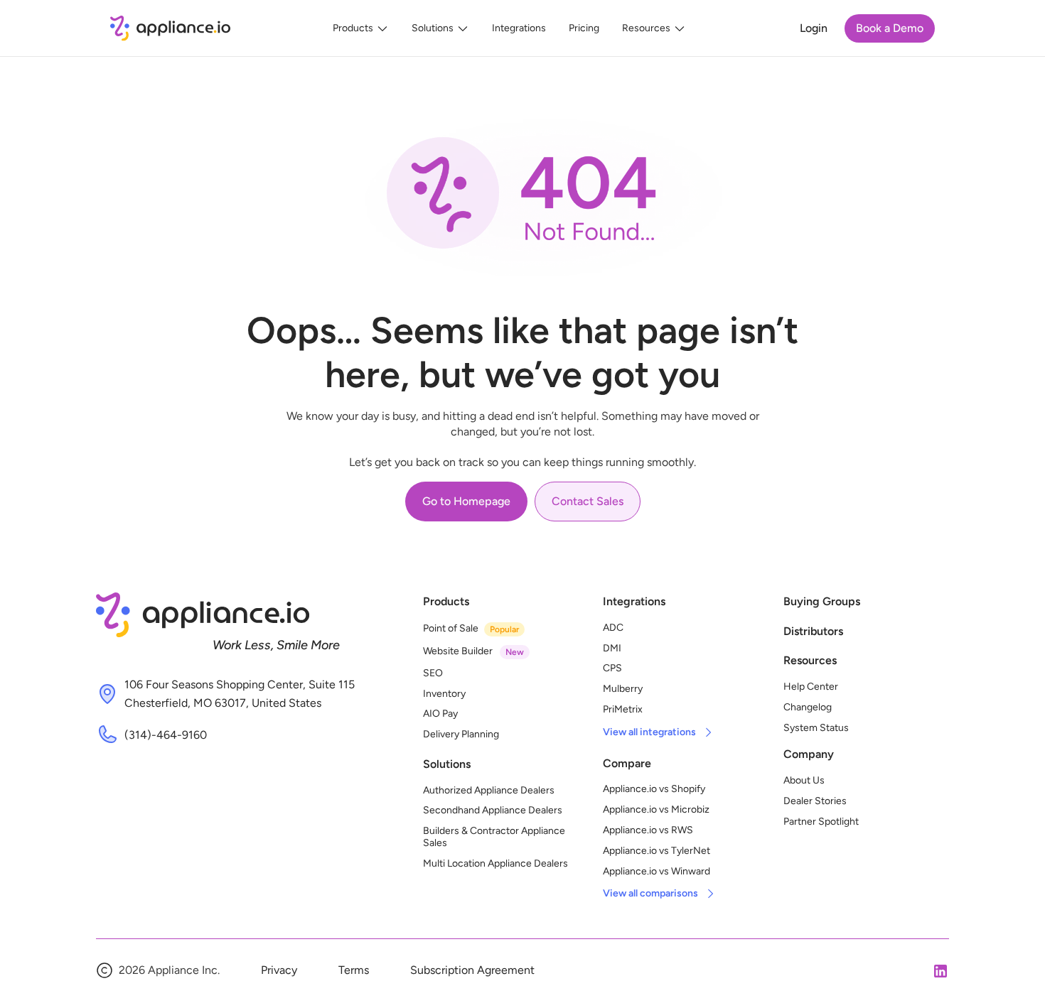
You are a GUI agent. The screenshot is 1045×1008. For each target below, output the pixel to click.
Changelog (807, 707)
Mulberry (623, 689)
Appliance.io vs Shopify (654, 789)
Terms (353, 970)
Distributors (813, 631)
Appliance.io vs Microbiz (656, 809)
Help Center (810, 687)
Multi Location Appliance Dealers (495, 863)
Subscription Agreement (472, 970)
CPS (612, 668)
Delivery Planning (461, 734)
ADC (613, 628)
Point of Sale (450, 628)
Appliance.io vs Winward (656, 871)
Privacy (279, 970)
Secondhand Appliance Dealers (492, 810)
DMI (612, 648)
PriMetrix (623, 709)
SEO (433, 673)
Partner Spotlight (821, 821)
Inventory (444, 694)
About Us (804, 780)
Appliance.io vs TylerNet (656, 851)
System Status (816, 728)
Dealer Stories (815, 801)
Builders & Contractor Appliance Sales (495, 837)
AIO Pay (440, 714)
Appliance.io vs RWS (648, 830)
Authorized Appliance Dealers (488, 790)
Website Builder (458, 651)
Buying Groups (821, 601)
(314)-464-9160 (165, 735)
